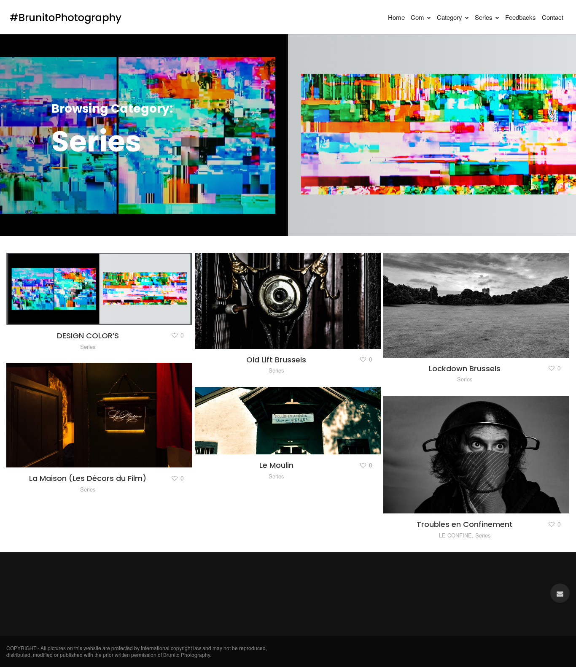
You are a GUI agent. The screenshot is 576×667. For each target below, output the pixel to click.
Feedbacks (520, 17)
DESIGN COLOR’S (88, 335)
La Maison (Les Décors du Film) (87, 478)
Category (449, 17)
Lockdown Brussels (465, 368)
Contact (552, 17)
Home (396, 17)
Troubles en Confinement (465, 524)
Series (484, 17)
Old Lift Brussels (276, 359)
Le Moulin (276, 465)
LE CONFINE (455, 535)
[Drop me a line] (560, 593)
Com (417, 17)
